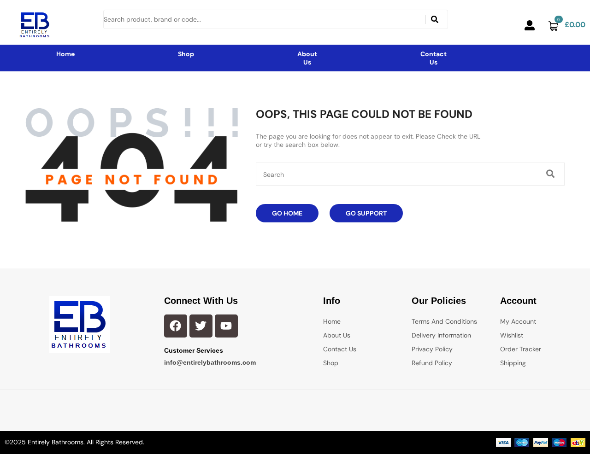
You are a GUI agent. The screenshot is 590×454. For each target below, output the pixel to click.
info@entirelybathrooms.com (210, 362)
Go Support (366, 213)
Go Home (287, 213)
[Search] (435, 19)
